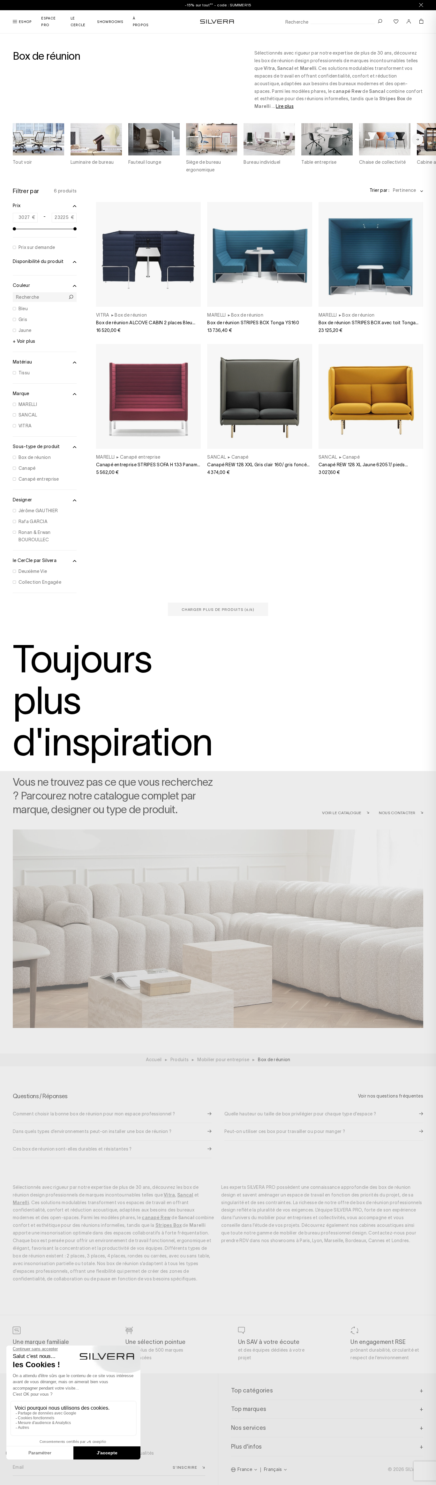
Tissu (24, 372)
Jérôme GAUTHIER (38, 510)
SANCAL (28, 414)
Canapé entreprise (39, 479)
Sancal (285, 68)
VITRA (25, 425)
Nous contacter (397, 813)
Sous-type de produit (36, 446)
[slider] (14, 228)
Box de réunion (35, 457)
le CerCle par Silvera (34, 560)
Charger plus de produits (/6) (218, 609)
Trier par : (380, 190)
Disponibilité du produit (38, 261)
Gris (23, 319)
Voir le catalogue (342, 813)
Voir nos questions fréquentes (390, 1096)
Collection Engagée (40, 582)
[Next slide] (417, 139)
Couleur (21, 285)
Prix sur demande (37, 247)
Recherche (297, 22)
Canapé (27, 468)
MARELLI (28, 404)
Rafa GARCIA (33, 521)
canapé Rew (347, 91)
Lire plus (285, 106)
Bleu (23, 308)
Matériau (22, 361)
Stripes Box (392, 98)
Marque (21, 393)
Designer (22, 499)
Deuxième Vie (33, 571)
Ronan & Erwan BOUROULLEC (35, 536)
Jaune (25, 330)
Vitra (269, 68)
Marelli (308, 68)
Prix (16, 205)
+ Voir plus (24, 341)
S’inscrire (185, 1467)
